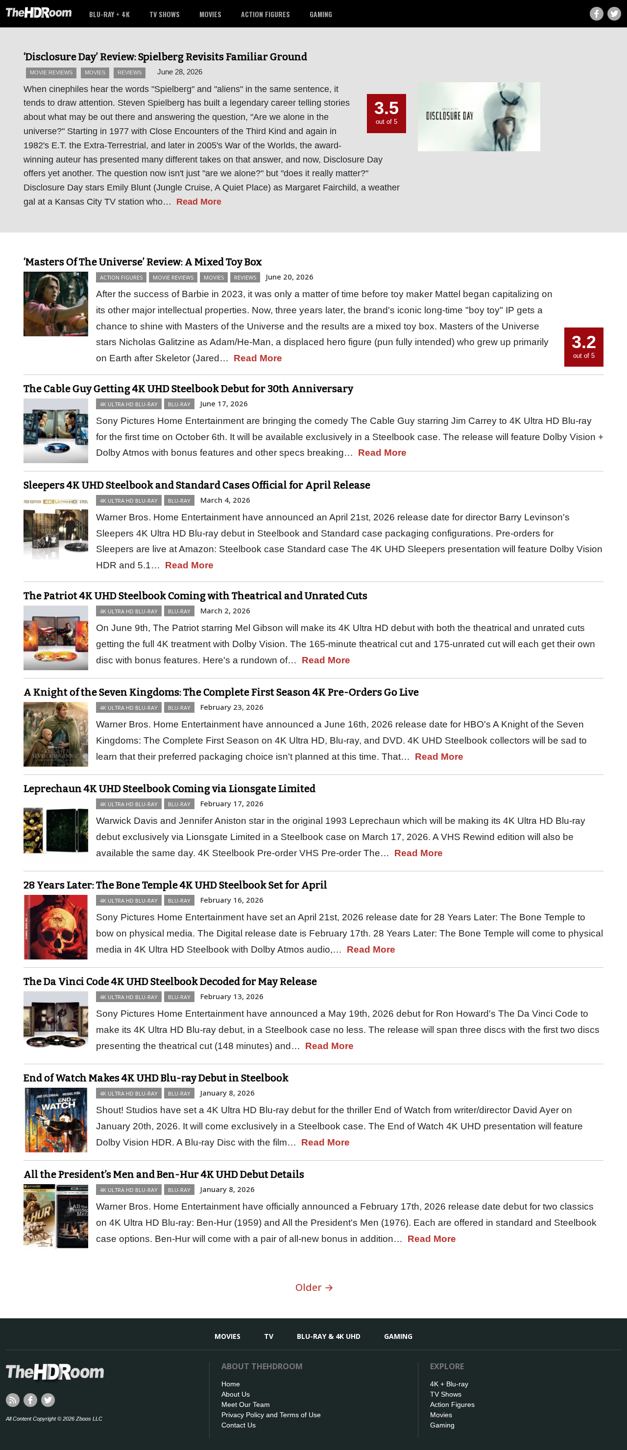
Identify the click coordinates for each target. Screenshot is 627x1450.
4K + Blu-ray (449, 1384)
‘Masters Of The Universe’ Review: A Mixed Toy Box (143, 262)
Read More (198, 202)
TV (268, 1336)
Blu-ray (179, 404)
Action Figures (265, 14)
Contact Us (238, 1425)
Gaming (321, 14)
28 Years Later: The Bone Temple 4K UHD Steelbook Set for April (175, 885)
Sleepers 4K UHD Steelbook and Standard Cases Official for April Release (197, 485)
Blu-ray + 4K (109, 14)
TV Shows (164, 14)
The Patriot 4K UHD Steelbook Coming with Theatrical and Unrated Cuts (195, 596)
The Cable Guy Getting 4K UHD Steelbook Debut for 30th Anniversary (188, 389)
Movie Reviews (51, 72)
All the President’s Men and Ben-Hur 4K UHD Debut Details (164, 1174)
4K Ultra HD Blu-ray (129, 404)
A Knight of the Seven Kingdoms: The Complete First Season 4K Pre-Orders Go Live (221, 692)
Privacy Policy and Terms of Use (271, 1415)
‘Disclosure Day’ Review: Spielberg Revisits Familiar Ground (165, 57)
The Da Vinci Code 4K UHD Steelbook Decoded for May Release (170, 981)
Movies (210, 14)
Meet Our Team (245, 1404)
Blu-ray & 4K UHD (329, 1336)
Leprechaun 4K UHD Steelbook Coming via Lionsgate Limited (169, 789)
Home (230, 1384)
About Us (235, 1394)
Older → (314, 1287)
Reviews (130, 72)
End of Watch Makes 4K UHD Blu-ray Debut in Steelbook (156, 1078)
